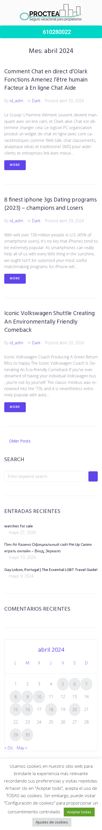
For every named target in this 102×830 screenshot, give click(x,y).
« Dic (9, 747)
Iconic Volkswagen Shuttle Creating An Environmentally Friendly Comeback (49, 322)
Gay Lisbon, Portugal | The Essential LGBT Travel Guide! (50, 570)
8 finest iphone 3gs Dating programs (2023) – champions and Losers (50, 204)
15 (15, 709)
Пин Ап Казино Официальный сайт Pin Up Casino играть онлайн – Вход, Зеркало (48, 548)
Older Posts (17, 441)
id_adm (16, 100)
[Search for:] (45, 476)
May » (22, 747)
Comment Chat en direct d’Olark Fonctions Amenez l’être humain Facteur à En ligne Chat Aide (46, 80)
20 (74, 709)
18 (51, 709)
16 (27, 709)
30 (27, 734)
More (15, 165)
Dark (36, 100)
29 (15, 734)
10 (39, 696)
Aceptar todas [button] (79, 811)
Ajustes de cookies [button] (52, 822)
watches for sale (18, 526)
